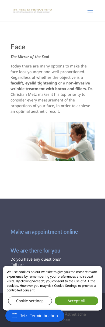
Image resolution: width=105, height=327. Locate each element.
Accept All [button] (76, 300)
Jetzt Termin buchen (39, 316)
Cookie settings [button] (30, 300)
